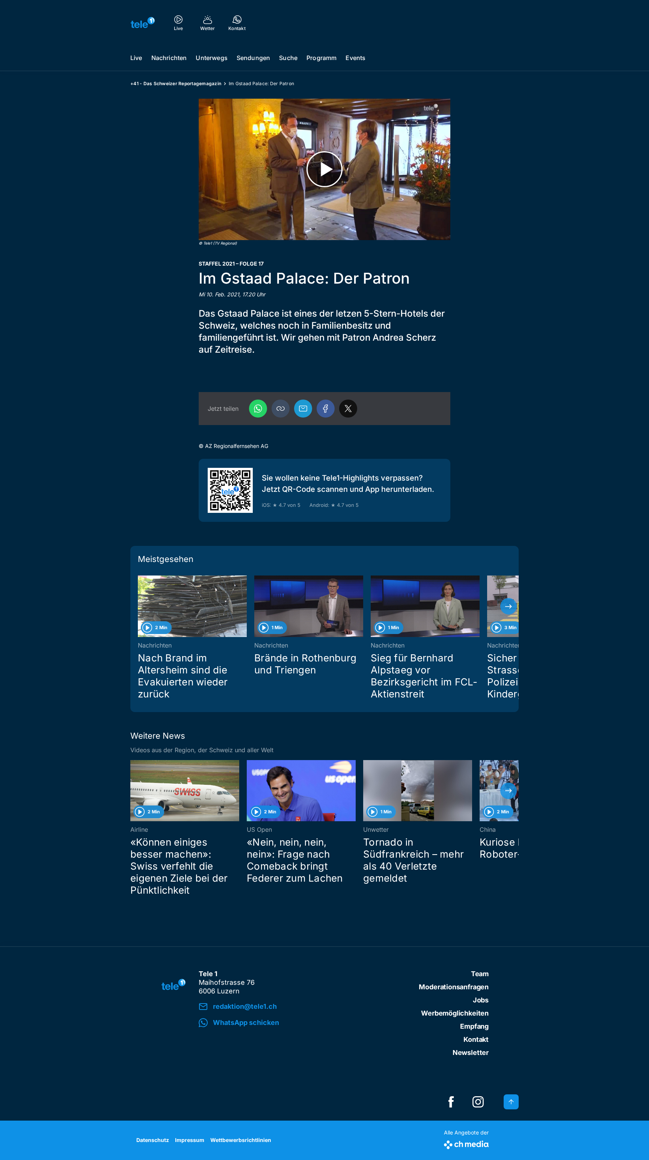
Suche (288, 58)
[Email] (303, 409)
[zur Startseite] (143, 23)
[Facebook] (326, 409)
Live (136, 58)
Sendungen (253, 58)
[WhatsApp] (258, 409)
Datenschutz (152, 1140)
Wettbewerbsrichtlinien (240, 1140)
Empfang (474, 1026)
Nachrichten (169, 58)
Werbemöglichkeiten (455, 1013)
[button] (281, 409)
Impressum (189, 1140)
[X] (348, 409)
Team (480, 974)
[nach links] (140, 606)
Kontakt (476, 1039)
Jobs (481, 1000)
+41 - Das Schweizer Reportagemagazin (175, 83)
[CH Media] (466, 1143)
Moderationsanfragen (454, 987)
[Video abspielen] (324, 169)
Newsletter (471, 1052)
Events (355, 58)
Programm (321, 58)
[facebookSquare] (451, 1101)
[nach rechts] (508, 606)
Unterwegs (211, 58)
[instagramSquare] (478, 1101)
